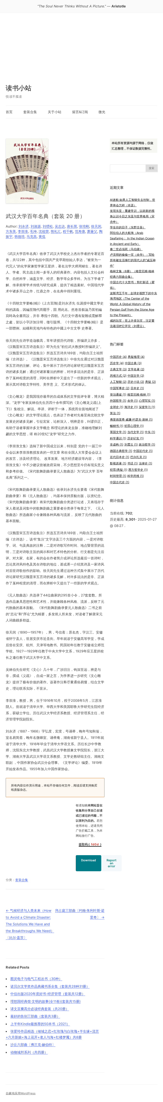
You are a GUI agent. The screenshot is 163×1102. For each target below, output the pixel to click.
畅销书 (116, 426)
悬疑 (150, 382)
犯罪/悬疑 (118, 469)
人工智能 (118, 382)
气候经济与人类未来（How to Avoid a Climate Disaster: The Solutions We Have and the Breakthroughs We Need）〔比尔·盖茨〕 (30, 924)
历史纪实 (135, 438)
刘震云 (131, 444)
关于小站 (54, 112)
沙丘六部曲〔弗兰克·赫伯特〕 (32, 1044)
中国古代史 (119, 482)
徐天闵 (96, 226)
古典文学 (118, 369)
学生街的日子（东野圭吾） (128, 227)
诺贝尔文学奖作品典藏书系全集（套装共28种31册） (50, 986)
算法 (115, 413)
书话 (132, 463)
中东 (150, 432)
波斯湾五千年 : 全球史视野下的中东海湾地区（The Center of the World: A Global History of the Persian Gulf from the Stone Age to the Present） (133, 304)
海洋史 (131, 407)
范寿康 (80, 231)
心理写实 (147, 400)
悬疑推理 (136, 357)
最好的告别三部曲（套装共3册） (35, 1016)
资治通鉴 (118, 394)
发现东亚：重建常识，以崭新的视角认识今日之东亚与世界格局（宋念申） (132, 216)
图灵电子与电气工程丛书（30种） (36, 979)
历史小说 (136, 382)
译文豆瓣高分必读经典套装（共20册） (39, 1009)
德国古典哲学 (121, 451)
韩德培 (19, 236)
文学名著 (136, 369)
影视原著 (118, 463)
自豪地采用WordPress (20, 1093)
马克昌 (32, 236)
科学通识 (118, 438)
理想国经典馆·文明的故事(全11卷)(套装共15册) (45, 1001)
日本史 (137, 388)
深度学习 (147, 407)
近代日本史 (119, 457)
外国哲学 (118, 400)
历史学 (117, 363)
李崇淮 (23, 231)
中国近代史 (143, 451)
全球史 (116, 407)
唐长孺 (72, 226)
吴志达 (60, 226)
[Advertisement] (81, 44)
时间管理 (118, 476)
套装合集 (30, 112)
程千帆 (68, 231)
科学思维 (135, 476)
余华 (132, 400)
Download (88, 860)
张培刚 (84, 226)
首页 (9, 112)
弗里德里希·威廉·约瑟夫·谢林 (131, 419)
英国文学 (118, 432)
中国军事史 (119, 388)
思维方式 (118, 375)
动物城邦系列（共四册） (29, 1052)
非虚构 (116, 444)
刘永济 (23, 226)
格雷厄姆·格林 (138, 394)
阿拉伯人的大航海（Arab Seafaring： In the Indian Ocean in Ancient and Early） (132, 238)
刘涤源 (36, 226)
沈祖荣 (44, 231)
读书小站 (18, 88)
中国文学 (136, 375)
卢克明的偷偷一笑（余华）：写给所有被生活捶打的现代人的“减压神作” (133, 260)
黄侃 (42, 236)
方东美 (11, 231)
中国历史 (118, 357)
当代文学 (135, 432)
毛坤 (33, 231)
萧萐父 (92, 231)
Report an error (111, 863)
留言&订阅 (80, 112)
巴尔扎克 (138, 457)
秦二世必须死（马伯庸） (126, 249)
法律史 (145, 463)
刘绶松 (48, 226)
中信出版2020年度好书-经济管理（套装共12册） (47, 994)
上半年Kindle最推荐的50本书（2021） (40, 1024)
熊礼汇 (56, 231)
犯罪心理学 (134, 426)
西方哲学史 (138, 469)
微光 (101, 112)
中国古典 (133, 363)
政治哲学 (147, 444)
